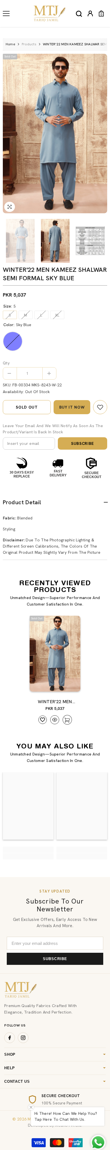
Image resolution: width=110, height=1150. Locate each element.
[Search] (79, 14)
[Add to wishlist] (42, 720)
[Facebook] (9, 1037)
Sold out (27, 407)
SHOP (10, 1054)
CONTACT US (17, 1081)
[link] (100, 407)
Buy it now (72, 407)
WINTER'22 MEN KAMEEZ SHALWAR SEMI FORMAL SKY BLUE (55, 702)
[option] (55, 133)
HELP (9, 1068)
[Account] (90, 13)
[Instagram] (23, 1037)
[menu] (6, 13)
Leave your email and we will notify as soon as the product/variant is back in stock (53, 428)
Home (10, 44)
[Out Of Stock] (66, 684)
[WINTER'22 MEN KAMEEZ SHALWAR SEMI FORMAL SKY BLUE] (55, 654)
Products (29, 44)
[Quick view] (54, 720)
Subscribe (82, 443)
